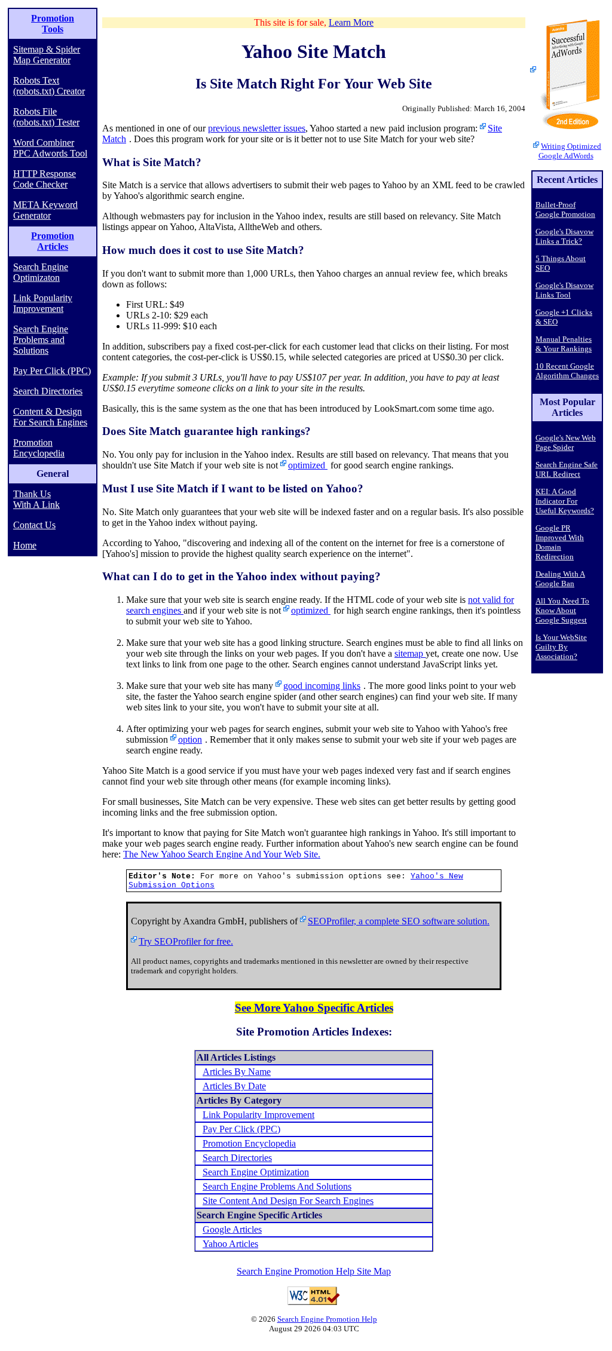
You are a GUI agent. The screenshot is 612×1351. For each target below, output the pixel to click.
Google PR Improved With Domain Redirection (560, 542)
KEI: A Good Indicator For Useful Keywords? (565, 501)
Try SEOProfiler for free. (186, 941)
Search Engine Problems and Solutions (40, 340)
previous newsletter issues (256, 128)
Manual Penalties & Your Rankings (564, 344)
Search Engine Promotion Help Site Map (314, 1271)
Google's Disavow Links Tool (564, 290)
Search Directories (47, 391)
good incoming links (321, 686)
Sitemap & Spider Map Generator (46, 54)
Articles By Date (234, 1086)
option (190, 739)
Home (24, 545)
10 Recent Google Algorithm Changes (567, 371)
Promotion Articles (52, 241)
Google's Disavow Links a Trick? (564, 236)
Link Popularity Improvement (42, 303)
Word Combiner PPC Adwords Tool (50, 147)
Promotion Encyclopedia (39, 447)
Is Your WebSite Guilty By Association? (561, 647)
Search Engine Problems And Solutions (277, 1186)
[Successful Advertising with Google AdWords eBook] (567, 71)
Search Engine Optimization (256, 1172)
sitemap (410, 653)
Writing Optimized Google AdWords (569, 151)
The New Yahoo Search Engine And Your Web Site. (221, 854)
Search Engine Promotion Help (327, 1319)
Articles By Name (237, 1072)
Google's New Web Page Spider (566, 442)
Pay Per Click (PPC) (52, 371)
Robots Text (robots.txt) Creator (49, 85)
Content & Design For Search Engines (50, 416)
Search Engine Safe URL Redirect (567, 469)
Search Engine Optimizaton (40, 272)
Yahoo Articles (230, 1244)
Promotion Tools (52, 23)
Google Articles (232, 1229)
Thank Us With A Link (36, 499)
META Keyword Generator (45, 210)
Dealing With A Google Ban (560, 578)
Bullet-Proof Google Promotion (565, 209)
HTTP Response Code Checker (44, 179)
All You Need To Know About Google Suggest (562, 610)
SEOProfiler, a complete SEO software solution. (398, 921)
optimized (308, 465)
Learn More (351, 22)
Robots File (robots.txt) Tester (46, 116)
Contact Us (34, 525)
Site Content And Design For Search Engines (288, 1201)
